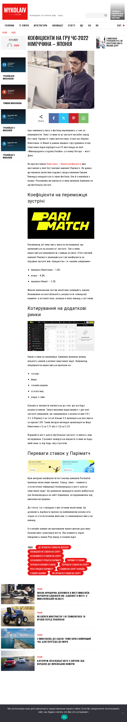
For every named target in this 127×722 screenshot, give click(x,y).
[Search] (105, 15)
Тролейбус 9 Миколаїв (9, 129)
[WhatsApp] (83, 118)
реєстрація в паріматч (41, 568)
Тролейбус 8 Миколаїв (9, 156)
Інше (13, 32)
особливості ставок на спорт (45, 556)
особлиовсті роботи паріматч (45, 560)
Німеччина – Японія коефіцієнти (63, 163)
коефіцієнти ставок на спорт (45, 551)
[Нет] (123, 713)
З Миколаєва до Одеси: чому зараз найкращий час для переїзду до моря (64, 640)
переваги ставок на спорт (75, 564)
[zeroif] (10, 45)
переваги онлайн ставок (43, 564)
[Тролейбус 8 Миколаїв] (13, 143)
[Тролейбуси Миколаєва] (13, 64)
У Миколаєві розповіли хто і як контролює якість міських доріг (114, 42)
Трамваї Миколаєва (12, 103)
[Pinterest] (74, 118)
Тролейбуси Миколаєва (8, 77)
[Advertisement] (111, 102)
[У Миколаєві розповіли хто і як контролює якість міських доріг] (100, 42)
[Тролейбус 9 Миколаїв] (13, 116)
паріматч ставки (75, 560)
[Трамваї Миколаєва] (13, 92)
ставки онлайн (38, 573)
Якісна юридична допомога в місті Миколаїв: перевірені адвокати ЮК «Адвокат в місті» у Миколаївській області (63, 595)
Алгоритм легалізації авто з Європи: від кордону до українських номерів (60, 662)
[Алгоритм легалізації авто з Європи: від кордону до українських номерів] (18, 661)
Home (4, 32)
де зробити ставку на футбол (53, 547)
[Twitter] (64, 118)
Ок (64, 717)
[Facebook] (54, 118)
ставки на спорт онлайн (72, 568)
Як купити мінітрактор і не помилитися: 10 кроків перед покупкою (61, 618)
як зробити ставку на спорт (66, 573)
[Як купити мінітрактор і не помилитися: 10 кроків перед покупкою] (18, 616)
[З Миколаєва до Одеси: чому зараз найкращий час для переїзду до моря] (18, 638)
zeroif (16, 45)
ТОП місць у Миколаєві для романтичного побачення (117, 14)
